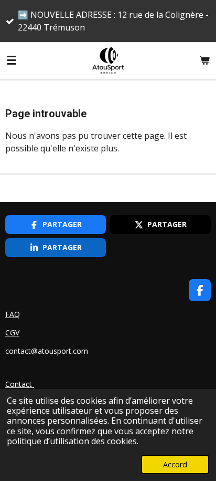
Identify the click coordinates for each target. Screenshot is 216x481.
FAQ (12, 314)
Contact (19, 384)
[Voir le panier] (204, 60)
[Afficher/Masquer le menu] (11, 60)
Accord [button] (175, 464)
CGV (12, 332)
